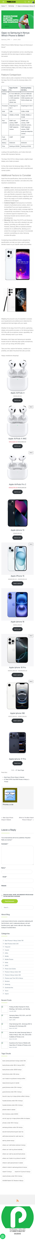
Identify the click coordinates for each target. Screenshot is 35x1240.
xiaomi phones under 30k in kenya (12, 1176)
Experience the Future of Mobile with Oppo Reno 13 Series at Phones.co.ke (20, 1044)
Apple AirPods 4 (17, 393)
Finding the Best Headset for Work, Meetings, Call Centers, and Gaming (19, 1008)
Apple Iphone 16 (17, 622)
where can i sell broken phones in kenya (13, 1145)
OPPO (8, 39)
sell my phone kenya (8, 1140)
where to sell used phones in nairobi (12, 1163)
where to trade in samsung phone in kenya (14, 1167)
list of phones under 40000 (10, 1114)
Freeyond (7, 947)
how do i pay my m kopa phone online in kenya (15, 1096)
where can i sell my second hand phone (13, 1154)
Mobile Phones (9, 959)
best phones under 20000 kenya (11, 1069)
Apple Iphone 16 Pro (17, 667)
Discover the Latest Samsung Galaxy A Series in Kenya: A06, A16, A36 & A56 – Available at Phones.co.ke (20, 1035)
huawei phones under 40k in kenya (12, 1105)
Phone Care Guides (10, 968)
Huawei (7, 950)
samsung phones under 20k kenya (12, 1127)
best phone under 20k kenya (10, 1074)
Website (3, 885)
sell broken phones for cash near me (12, 1136)
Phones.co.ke (8, 804)
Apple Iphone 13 (17, 530)
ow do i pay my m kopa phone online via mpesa (16, 1118)
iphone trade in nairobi (8, 1109)
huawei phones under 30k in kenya (12, 1100)
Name (3, 868)
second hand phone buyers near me (12, 1131)
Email (5, 876)
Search (25, 2)
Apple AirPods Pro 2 (17, 484)
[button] (2, 1236)
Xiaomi (7, 993)
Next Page (21, 770)
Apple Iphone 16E (17, 713)
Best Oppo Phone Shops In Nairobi (14, 777)
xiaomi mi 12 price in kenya (22, 1171)
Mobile (7, 956)
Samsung (11, 6)
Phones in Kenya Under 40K (13, 975)
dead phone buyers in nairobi (10, 1083)
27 (16, 770)
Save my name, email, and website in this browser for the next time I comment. (18, 895)
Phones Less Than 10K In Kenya (14, 978)
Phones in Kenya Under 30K (13, 972)
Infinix (6, 953)
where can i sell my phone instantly (12, 1149)
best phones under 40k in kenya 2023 (13, 1065)
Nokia (6, 962)
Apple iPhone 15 (17, 576)
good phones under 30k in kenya (12, 1092)
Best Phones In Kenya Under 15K (14, 940)
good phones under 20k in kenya (12, 1087)
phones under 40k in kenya (10, 1123)
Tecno (6, 990)
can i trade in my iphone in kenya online (13, 1078)
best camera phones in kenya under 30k (14, 1060)
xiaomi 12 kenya (7, 1171)
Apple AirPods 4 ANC (17, 439)
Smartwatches (9, 987)
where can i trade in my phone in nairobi (13, 1158)
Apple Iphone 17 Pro (17, 759)
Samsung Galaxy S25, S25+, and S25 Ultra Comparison (20, 1016)
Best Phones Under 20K (11, 943)
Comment (4, 844)
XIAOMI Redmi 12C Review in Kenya (12, 1180)
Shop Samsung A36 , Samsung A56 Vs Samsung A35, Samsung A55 (20, 1025)
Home (3, 6)
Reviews (7, 981)
